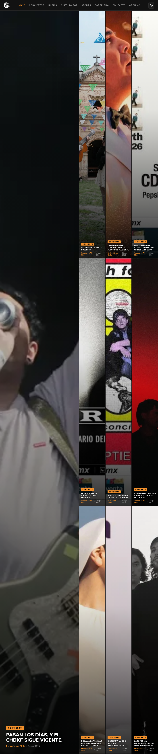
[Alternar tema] (151, 5)
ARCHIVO (134, 5)
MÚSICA (52, 5)
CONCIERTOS (36, 5)
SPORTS (86, 5)
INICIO (21, 5)
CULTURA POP (69, 5)
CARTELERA (102, 5)
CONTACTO (118, 5)
